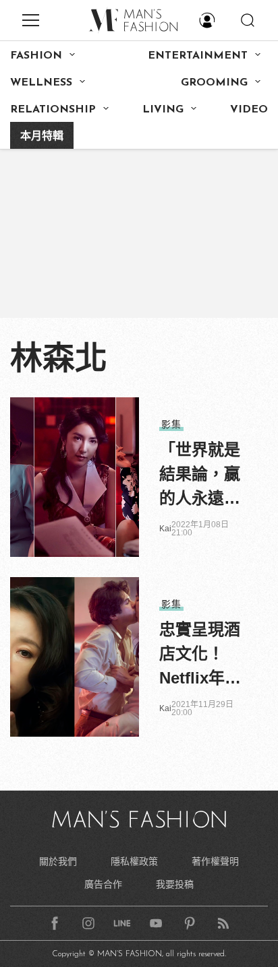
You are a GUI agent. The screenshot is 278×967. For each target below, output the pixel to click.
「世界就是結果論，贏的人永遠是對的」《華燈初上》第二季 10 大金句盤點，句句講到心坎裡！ (199, 475)
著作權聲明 (215, 861)
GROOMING (214, 82)
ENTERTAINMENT (198, 56)
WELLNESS (41, 82)
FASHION (36, 56)
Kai (165, 528)
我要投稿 (175, 884)
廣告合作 (103, 884)
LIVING (163, 109)
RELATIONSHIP (53, 109)
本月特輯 (41, 136)
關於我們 (58, 861)
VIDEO (249, 109)
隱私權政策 (134, 861)
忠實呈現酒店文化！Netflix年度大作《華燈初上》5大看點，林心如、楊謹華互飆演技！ (200, 655)
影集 (171, 424)
